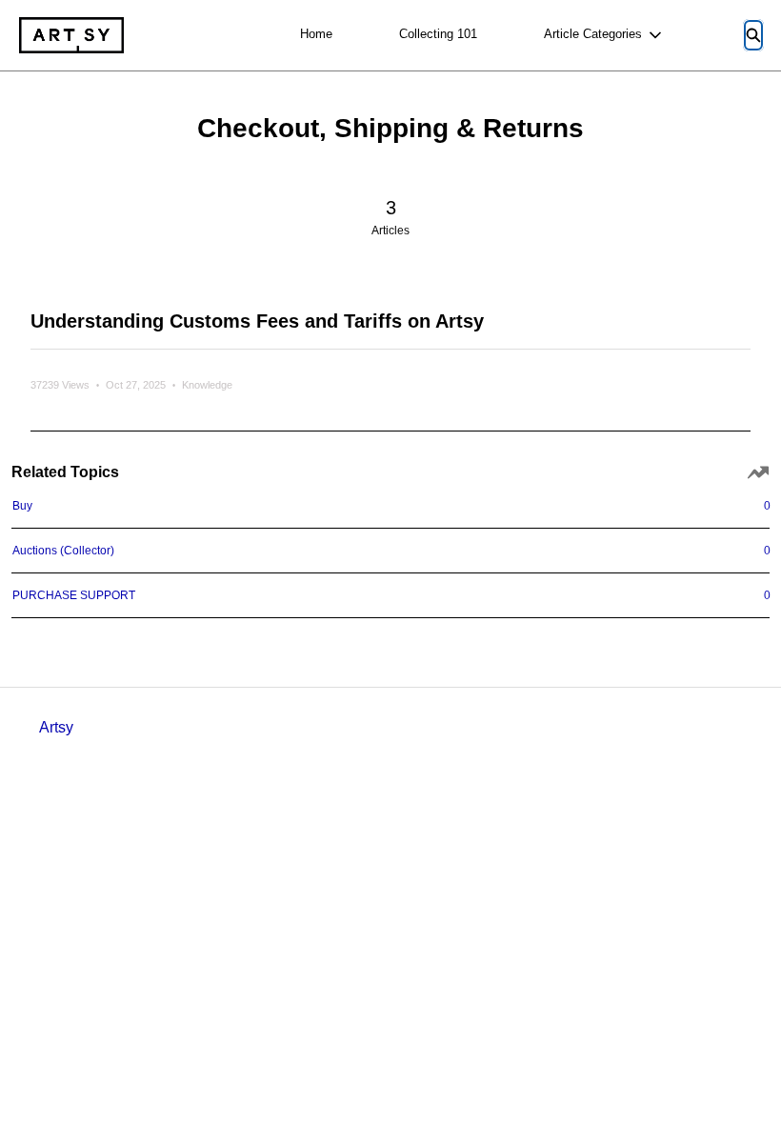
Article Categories (593, 34)
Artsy (56, 727)
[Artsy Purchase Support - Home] (71, 35)
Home (316, 34)
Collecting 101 (438, 34)
